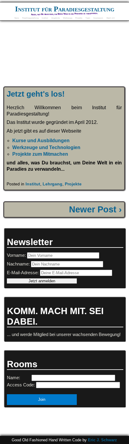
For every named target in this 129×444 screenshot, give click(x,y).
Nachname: (19, 263)
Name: (13, 377)
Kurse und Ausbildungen (41, 140)
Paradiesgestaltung (30, 18)
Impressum (98, 18)
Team (88, 18)
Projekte (78, 18)
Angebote (55, 18)
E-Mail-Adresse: (23, 272)
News (16, 18)
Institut (45, 18)
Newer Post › (95, 209)
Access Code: (21, 384)
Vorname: (17, 255)
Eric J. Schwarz (102, 440)
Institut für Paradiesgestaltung (64, 9)
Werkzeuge (67, 18)
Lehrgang (52, 184)
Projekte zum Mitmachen (40, 154)
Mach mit (110, 18)
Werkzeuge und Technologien (46, 147)
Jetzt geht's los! (36, 94)
